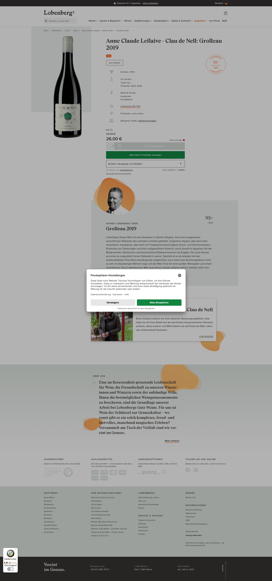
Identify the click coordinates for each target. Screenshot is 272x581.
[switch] (10, 569)
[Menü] (16, 550)
